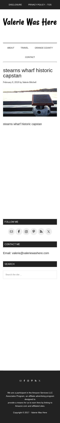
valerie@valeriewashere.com (30, 253)
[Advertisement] (30, 178)
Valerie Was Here (30, 21)
